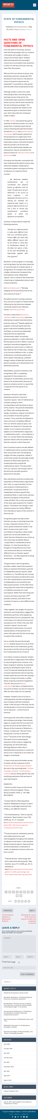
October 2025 (8, 1048)
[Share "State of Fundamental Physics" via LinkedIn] (24, 892)
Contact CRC (25, 1114)
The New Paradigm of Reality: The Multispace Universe (18, 771)
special (14, 131)
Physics (17, 29)
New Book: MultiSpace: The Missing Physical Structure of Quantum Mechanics (18, 998)
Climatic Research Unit (11, 1091)
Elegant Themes (15, 1111)
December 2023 (9, 1067)
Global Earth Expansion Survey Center (16, 993)
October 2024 (8, 1058)
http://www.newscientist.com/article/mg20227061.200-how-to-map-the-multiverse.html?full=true (18, 825)
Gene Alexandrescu (20, 27)
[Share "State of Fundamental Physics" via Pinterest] (21, 892)
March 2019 (7, 1080)
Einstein (13, 121)
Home (11, 1114)
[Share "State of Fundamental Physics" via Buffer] (28, 892)
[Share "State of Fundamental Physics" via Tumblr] (17, 892)
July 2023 (7, 1071)
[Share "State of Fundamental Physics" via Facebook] (6, 892)
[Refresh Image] (19, 962)
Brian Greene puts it (13, 288)
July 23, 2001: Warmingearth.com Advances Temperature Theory (17, 1102)
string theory (20, 317)
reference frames (23, 153)
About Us (17, 1114)
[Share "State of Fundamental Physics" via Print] (21, 896)
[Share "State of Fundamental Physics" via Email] (17, 896)
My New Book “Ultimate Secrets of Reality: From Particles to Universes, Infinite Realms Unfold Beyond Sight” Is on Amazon (18, 1005)
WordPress (32, 1111)
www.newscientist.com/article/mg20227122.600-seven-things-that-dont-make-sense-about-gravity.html (19, 872)
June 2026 (7, 1044)
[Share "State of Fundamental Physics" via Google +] (13, 892)
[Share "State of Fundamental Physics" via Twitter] (10, 892)
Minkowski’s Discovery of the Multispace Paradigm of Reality (17, 1026)
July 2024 (7, 1062)
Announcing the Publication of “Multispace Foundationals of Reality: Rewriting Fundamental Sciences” (18, 1013)
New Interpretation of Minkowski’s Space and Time (18, 1020)
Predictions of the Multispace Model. (17, 766)
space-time (8, 155)
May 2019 (7, 1076)
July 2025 (7, 1053)
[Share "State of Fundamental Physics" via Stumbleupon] (32, 892)
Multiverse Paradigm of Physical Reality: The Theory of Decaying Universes (18, 1032)
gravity (6, 644)
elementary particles (17, 309)
